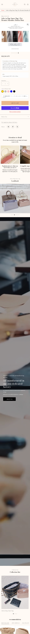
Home (2, 10)
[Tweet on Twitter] (17, 126)
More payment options (15, 111)
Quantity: (3, 80)
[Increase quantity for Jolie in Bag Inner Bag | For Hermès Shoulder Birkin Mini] (8, 83)
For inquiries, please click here (9, 122)
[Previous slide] (2, 37)
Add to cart (15, 103)
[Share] (8, 126)
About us (9, 399)
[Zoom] (27, 24)
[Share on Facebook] (12, 126)
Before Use (4, 116)
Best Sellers (5, 623)
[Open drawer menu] (2, 4)
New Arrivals (16, 623)
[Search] (24, 4)
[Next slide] (27, 37)
